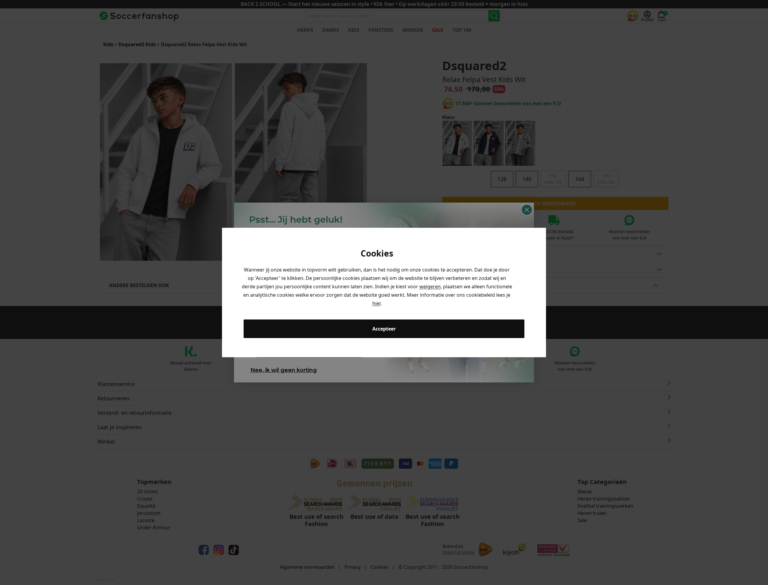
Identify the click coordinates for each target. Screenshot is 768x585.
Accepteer (384, 328)
